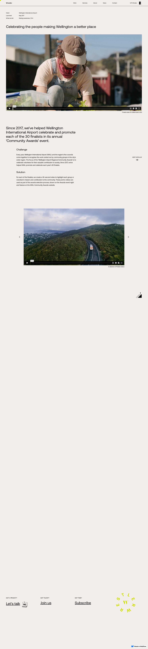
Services (84, 3)
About (95, 3)
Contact (114, 3)
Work (74, 3)
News (104, 3)
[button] (20, 237)
